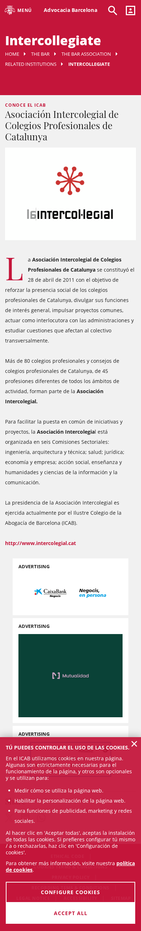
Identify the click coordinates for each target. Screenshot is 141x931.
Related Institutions (30, 64)
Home (12, 54)
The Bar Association (86, 54)
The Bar (40, 54)
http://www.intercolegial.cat (40, 543)
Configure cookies (70, 892)
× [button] (134, 743)
